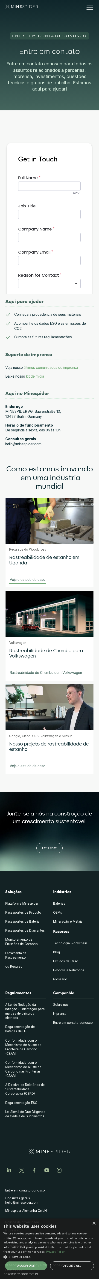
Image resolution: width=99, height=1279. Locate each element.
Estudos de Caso (65, 961)
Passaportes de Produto (23, 912)
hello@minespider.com (21, 1202)
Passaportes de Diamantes (25, 930)
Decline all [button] (72, 1266)
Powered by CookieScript (21, 1274)
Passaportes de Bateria (22, 921)
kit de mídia (35, 376)
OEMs (57, 912)
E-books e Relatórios (68, 970)
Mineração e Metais (67, 921)
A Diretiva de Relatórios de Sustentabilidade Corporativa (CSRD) (25, 1089)
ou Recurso (14, 966)
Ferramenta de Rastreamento (15, 955)
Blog (56, 952)
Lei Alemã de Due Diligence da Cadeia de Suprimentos (25, 1114)
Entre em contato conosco (73, 1022)
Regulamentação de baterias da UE (20, 1029)
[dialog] (49, 1248)
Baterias (59, 903)
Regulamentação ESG (21, 1103)
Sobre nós (61, 1004)
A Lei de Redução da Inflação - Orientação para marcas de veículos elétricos (25, 1011)
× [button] (94, 1223)
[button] (88, 7)
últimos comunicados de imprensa (51, 367)
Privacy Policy (55, 1252)
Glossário (60, 979)
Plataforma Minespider (21, 903)
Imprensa (60, 1013)
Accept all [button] (26, 1266)
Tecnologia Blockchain (70, 943)
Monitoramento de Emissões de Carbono (21, 942)
